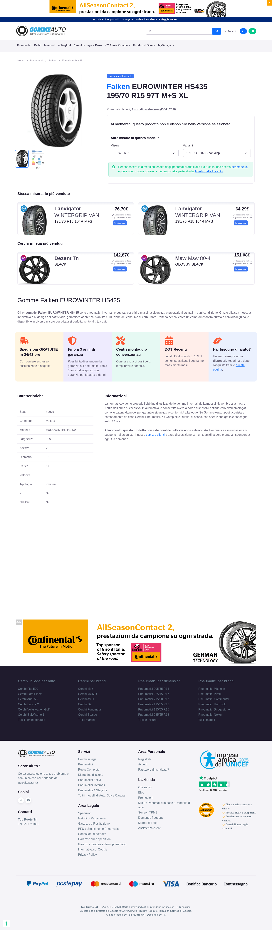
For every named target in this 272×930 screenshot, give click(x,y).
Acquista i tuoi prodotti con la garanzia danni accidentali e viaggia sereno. (136, 19)
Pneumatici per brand (216, 681)
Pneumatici (24, 45)
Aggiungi (120, 223)
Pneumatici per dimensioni (159, 681)
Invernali (49, 45)
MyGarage (165, 45)
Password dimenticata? (153, 769)
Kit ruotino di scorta (90, 774)
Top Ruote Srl (136, 914)
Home (20, 60)
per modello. (239, 166)
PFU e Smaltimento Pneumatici (98, 828)
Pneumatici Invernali (91, 785)
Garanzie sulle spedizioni (94, 839)
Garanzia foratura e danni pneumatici (102, 844)
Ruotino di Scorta (144, 45)
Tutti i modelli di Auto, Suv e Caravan (102, 795)
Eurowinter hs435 (72, 60)
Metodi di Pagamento (92, 818)
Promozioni (145, 797)
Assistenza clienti (149, 828)
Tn (66, 258)
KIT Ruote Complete (117, 45)
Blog (141, 792)
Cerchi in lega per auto (36, 681)
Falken (52, 60)
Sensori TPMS (147, 812)
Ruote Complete (89, 769)
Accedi (142, 764)
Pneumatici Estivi (89, 780)
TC (164, 914)
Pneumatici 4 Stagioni (92, 790)
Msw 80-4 (193, 258)
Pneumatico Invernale (120, 76)
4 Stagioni (64, 45)
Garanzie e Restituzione (94, 823)
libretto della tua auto (209, 171)
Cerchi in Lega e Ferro (88, 45)
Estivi (37, 45)
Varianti (188, 145)
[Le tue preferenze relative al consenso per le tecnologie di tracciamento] (6, 923)
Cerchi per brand (92, 681)
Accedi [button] (231, 31)
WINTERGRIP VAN (76, 212)
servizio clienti (155, 434)
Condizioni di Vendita (92, 834)
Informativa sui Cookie (92, 849)
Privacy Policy (87, 854)
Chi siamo (145, 787)
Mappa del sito (147, 822)
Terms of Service (168, 910)
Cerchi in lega (87, 759)
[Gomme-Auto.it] (41, 31)
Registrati (144, 759)
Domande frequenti (150, 817)
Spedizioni (85, 813)
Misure (115, 145)
